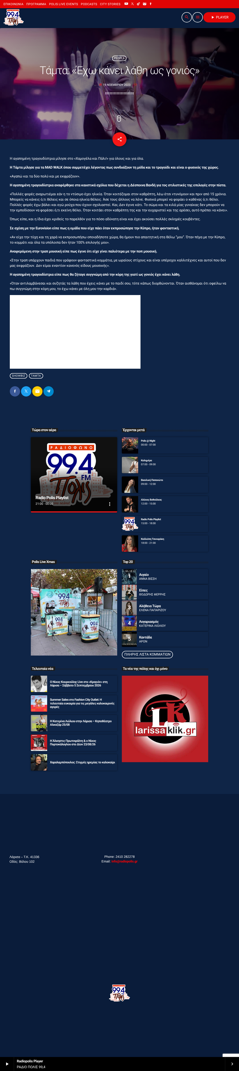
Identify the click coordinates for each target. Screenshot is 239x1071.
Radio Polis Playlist (51, 497)
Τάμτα (36, 375)
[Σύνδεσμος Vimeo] (14, 17)
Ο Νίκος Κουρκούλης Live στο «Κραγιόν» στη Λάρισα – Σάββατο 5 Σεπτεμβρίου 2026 (78, 684)
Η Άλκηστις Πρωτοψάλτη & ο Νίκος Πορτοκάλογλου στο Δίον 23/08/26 (73, 742)
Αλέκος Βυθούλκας (151, 499)
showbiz (18, 375)
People (119, 58)
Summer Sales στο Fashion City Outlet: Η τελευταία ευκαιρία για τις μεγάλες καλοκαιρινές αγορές (82, 703)
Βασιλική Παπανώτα (152, 480)
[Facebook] (151, 4)
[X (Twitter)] (132, 4)
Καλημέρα (146, 460)
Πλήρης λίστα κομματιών (147, 654)
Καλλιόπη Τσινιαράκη (152, 539)
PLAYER (219, 17)
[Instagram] (145, 4)
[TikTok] (139, 4)
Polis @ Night (148, 440)
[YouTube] (126, 4)
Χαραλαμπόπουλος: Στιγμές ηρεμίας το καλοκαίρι (82, 762)
